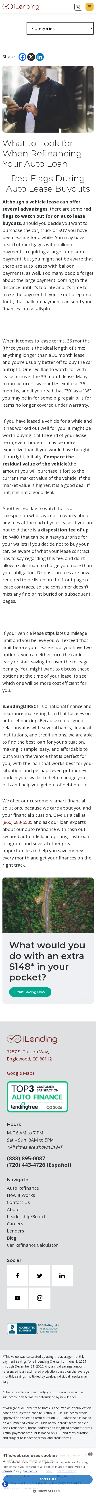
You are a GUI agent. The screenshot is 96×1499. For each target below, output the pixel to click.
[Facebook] (22, 57)
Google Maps (21, 1073)
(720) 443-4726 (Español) (39, 1165)
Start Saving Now (30, 992)
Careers (15, 1224)
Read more (30, 1471)
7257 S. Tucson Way (27, 1052)
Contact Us (18, 1202)
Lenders (15, 1231)
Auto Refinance (23, 1188)
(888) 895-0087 (26, 1158)
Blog (11, 1238)
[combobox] (90, 1454)
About (13, 1209)
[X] (31, 57)
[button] (48, 1491)
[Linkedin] (40, 57)
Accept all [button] (48, 1479)
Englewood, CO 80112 (29, 1059)
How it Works (21, 1195)
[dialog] (48, 1473)
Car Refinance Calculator (32, 1245)
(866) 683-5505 (17, 822)
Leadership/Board (26, 1217)
